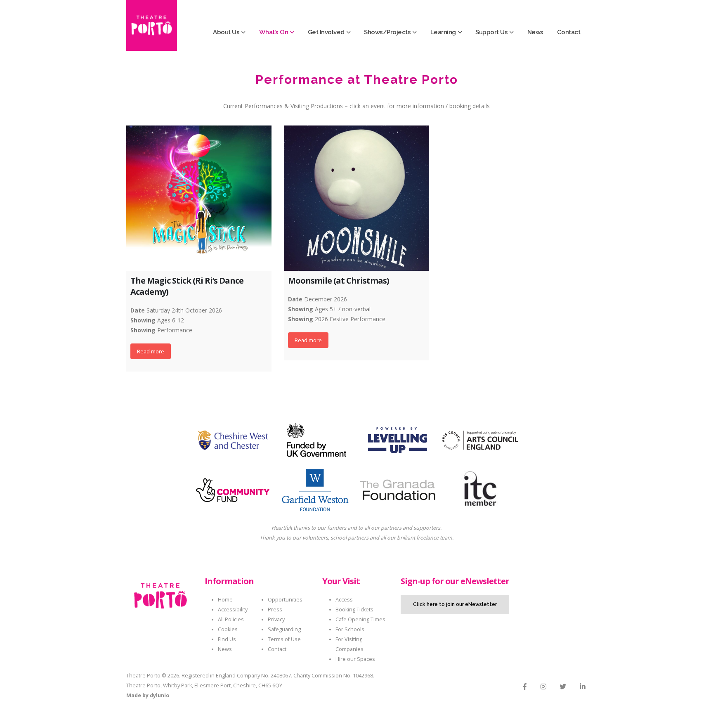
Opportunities (285, 599)
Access (344, 599)
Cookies (228, 629)
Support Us (491, 32)
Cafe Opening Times (360, 619)
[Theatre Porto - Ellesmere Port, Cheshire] (151, 25)
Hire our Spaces (355, 659)
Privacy (276, 619)
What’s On (273, 32)
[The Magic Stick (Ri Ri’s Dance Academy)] (199, 198)
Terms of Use (284, 639)
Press (275, 609)
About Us (226, 32)
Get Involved (326, 32)
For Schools (349, 629)
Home (225, 599)
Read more (150, 351)
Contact (569, 32)
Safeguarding (284, 629)
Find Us (227, 639)
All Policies (231, 619)
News (535, 32)
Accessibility (233, 609)
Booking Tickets (354, 609)
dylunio (159, 695)
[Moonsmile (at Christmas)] (356, 198)
